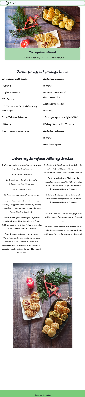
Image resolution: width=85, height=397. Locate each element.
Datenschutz (47, 395)
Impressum (38, 395)
